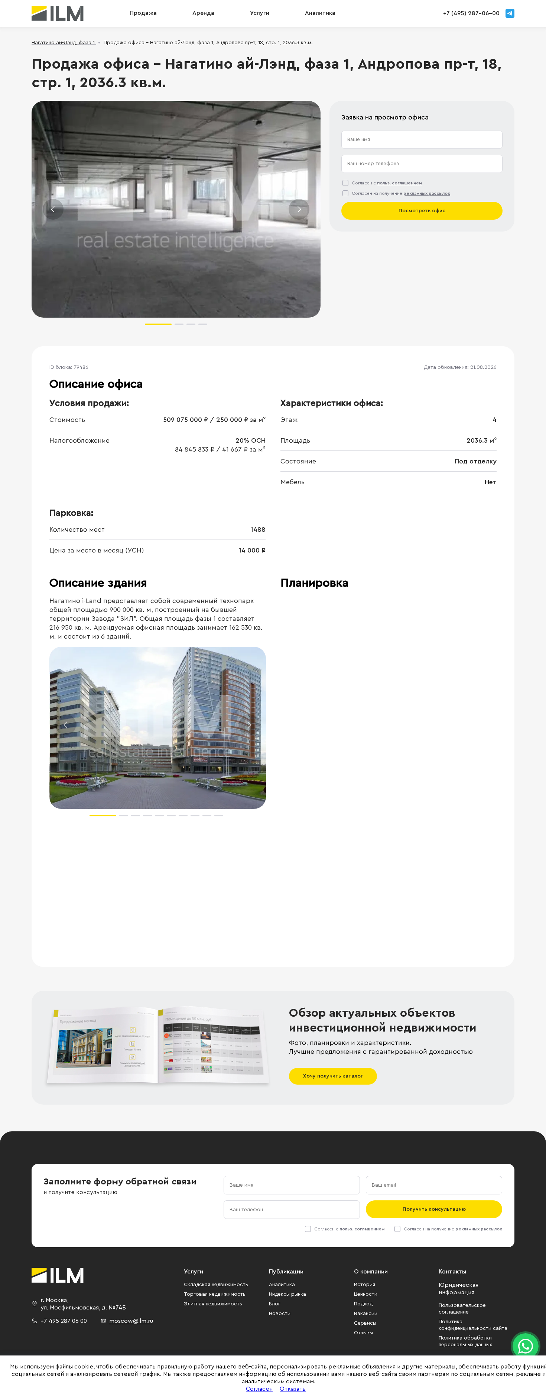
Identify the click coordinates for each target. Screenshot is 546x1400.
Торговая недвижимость (215, 1294)
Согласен (259, 1389)
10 (218, 815)
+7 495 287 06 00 (63, 1321)
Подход (363, 1303)
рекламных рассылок (426, 193)
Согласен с (387, 183)
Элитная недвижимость (213, 1303)
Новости (279, 1313)
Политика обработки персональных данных (465, 1341)
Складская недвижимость (216, 1284)
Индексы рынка (287, 1294)
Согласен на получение (401, 193)
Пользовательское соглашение (462, 1309)
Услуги (259, 13)
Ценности (365, 1294)
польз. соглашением (399, 183)
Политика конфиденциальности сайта (473, 1325)
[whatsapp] (526, 1346)
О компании (371, 1272)
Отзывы (363, 1332)
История (364, 1284)
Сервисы (365, 1323)
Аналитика (282, 1284)
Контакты (452, 1272)
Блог (274, 1303)
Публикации (286, 1272)
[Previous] (53, 209)
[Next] (299, 209)
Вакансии (365, 1313)
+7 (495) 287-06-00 (471, 13)
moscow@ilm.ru (131, 1321)
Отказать (293, 1389)
